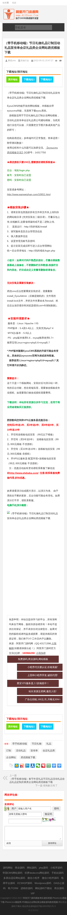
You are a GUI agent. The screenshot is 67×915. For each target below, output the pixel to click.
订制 (8, 750)
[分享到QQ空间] (17, 766)
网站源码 (32, 867)
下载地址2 (46, 79)
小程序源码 (56, 867)
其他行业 (25, 60)
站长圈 (6, 3)
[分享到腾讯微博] (27, 766)
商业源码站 (33, 910)
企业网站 (11, 757)
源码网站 (8, 867)
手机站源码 (58, 872)
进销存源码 (27, 888)
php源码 (44, 867)
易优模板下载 (28, 757)
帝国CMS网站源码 (13, 872)
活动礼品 (21, 750)
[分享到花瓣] (43, 766)
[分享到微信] (38, 766)
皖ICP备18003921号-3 (45, 906)
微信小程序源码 (50, 878)
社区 (14, 3)
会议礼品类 (49, 750)
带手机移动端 (19, 743)
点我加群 (41, 653)
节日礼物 (36, 743)
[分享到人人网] (33, 766)
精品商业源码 (28, 906)
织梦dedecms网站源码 (37, 872)
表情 (8, 843)
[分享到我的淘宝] (54, 766)
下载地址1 (29, 79)
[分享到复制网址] (11, 766)
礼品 (48, 743)
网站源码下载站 (44, 888)
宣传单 (34, 750)
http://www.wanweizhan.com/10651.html (29, 194)
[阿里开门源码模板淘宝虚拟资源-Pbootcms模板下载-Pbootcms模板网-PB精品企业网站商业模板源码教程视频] (24, 9)
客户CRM (13, 888)
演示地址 (13, 79)
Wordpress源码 (43, 883)
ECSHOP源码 (25, 883)
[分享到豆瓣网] (49, 766)
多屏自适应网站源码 (14, 878)
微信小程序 (33, 878)
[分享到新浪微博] (22, 766)
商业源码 (20, 867)
